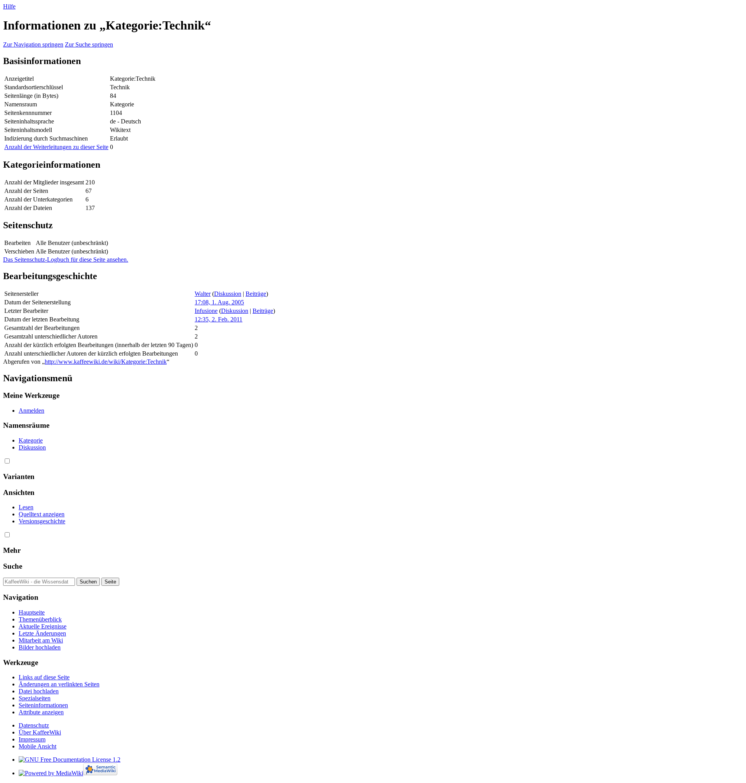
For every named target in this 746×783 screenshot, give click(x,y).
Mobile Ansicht (37, 746)
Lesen (26, 507)
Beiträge (256, 293)
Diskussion (227, 293)
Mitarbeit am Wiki (41, 640)
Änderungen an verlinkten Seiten (59, 684)
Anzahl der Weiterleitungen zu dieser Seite (56, 147)
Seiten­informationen (43, 705)
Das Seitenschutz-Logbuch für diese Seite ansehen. (65, 259)
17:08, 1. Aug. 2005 (219, 302)
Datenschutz (34, 725)
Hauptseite (32, 612)
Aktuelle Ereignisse (42, 626)
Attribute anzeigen (41, 712)
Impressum (32, 739)
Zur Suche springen (89, 44)
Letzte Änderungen (42, 633)
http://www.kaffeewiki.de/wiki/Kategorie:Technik (106, 361)
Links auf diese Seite (44, 677)
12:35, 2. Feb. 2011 (218, 319)
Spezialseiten (35, 698)
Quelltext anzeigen (41, 514)
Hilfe (9, 6)
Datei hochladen (39, 691)
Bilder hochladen (40, 647)
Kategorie (31, 440)
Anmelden (31, 410)
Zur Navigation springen (33, 44)
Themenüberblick (40, 619)
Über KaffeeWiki (40, 732)
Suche (12, 566)
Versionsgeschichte (42, 521)
